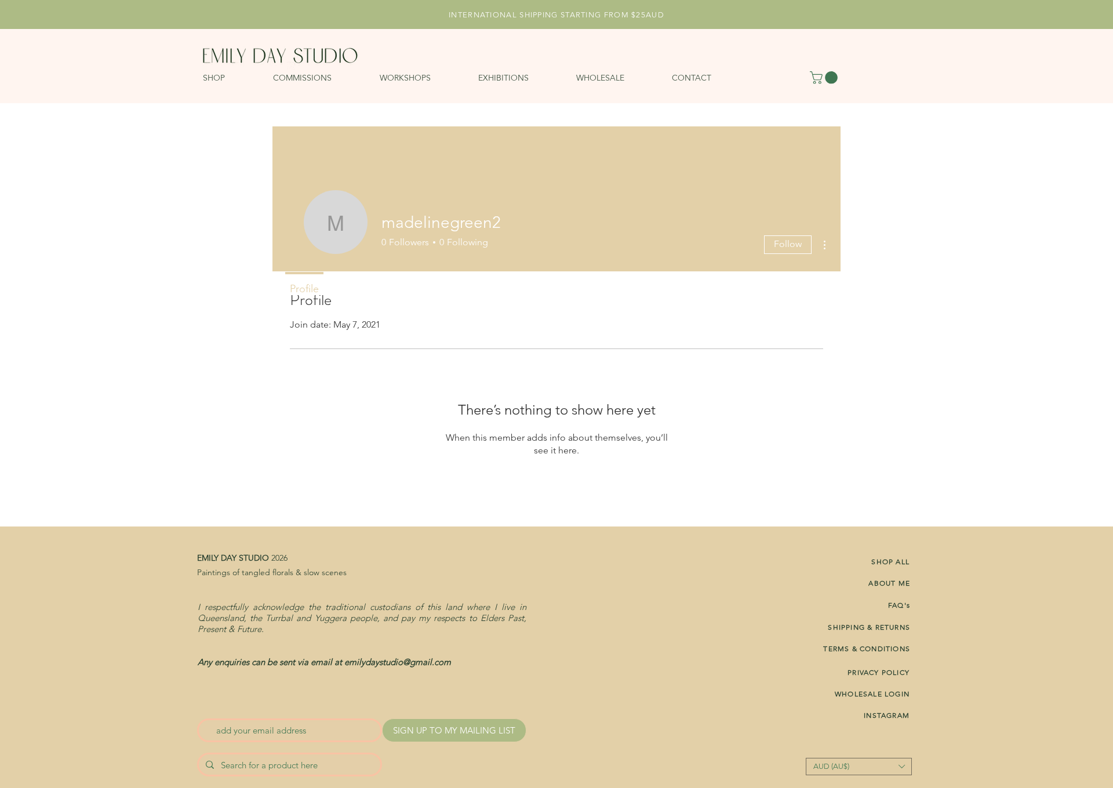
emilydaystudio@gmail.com (397, 661)
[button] (232, 77)
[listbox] (859, 766)
